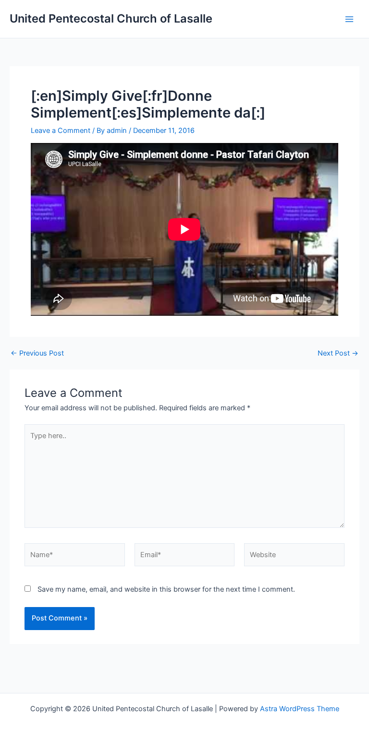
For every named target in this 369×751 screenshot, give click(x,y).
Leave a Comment (60, 130)
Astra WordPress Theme (299, 708)
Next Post (338, 353)
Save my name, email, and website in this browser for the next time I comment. (166, 589)
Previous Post (37, 353)
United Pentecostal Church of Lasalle (111, 18)
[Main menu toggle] (349, 19)
